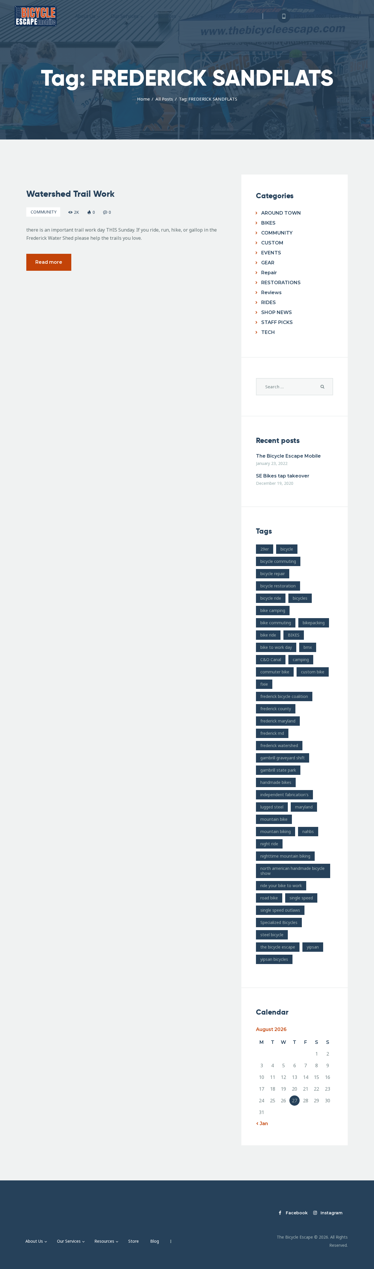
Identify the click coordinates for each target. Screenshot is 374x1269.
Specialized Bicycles (278, 922)
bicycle (286, 549)
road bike (269, 898)
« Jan (262, 1123)
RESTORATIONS (281, 282)
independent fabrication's (284, 794)
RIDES (268, 302)
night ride (269, 843)
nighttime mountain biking (285, 856)
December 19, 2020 (274, 483)
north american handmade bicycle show (292, 870)
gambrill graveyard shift (282, 758)
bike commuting (275, 622)
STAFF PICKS (277, 322)
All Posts (164, 99)
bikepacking (314, 622)
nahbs (308, 831)
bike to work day (276, 647)
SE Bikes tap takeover (282, 476)
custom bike (312, 672)
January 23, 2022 (272, 463)
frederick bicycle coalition (284, 696)
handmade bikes (275, 782)
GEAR (267, 262)
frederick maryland (277, 721)
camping (301, 659)
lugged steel (271, 807)
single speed (301, 898)
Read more (48, 262)
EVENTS (271, 253)
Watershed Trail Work (70, 193)
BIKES (268, 223)
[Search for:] (294, 386)
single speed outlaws (280, 910)
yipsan (313, 947)
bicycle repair (272, 573)
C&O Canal (270, 659)
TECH (268, 332)
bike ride (268, 635)
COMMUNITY (43, 212)
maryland (304, 807)
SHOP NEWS (276, 312)
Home (143, 98)
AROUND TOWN (281, 213)
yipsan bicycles (274, 959)
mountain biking (275, 831)
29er (264, 549)
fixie (264, 684)
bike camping (272, 610)
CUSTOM (272, 243)
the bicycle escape (277, 947)
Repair (269, 272)
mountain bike (274, 819)
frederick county (275, 708)
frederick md (272, 733)
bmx (308, 647)
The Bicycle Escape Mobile (288, 456)
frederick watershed (279, 745)
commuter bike (274, 672)
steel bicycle (271, 934)
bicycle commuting (278, 561)
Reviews (271, 292)
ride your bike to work (281, 885)
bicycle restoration (278, 586)
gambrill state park (278, 770)
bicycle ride (270, 598)
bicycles (300, 598)
